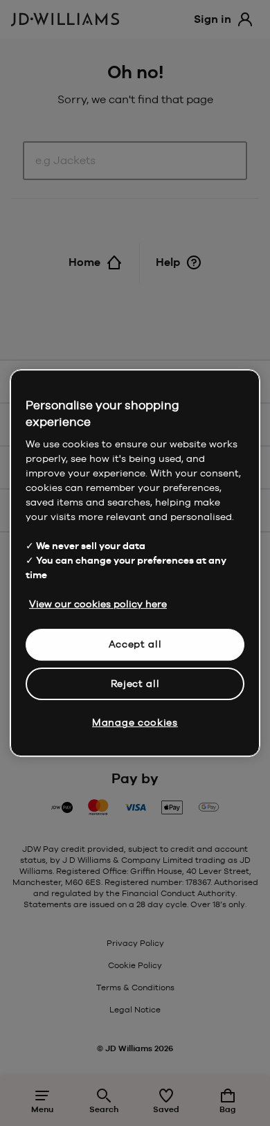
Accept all (135, 644)
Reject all (135, 683)
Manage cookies (135, 722)
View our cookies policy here (98, 603)
